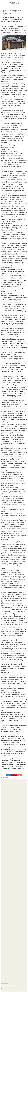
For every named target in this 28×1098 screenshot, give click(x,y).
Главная (7, 6)
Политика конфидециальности (7, 986)
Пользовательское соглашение (11, 985)
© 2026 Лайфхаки (4, 983)
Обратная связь (4, 988)
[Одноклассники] (19, 775)
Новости (14, 6)
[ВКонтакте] (8, 775)
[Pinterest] (14, 775)
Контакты (3, 985)
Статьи (20, 6)
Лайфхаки (14, 3)
